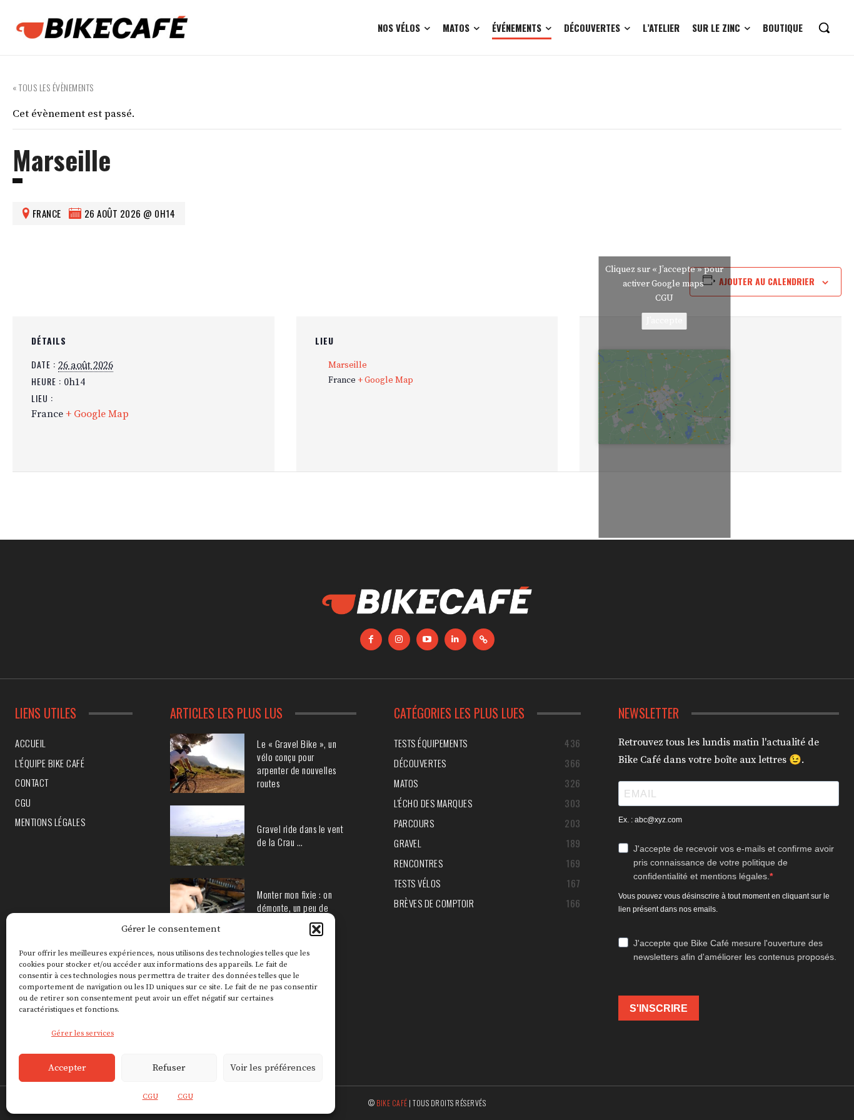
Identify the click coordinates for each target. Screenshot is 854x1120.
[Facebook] (371, 639)
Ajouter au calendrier (767, 281)
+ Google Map (97, 414)
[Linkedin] (455, 639)
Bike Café (392, 1102)
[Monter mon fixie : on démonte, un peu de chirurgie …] (207, 907)
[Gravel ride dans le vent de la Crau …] (207, 835)
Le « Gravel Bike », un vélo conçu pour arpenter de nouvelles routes (296, 763)
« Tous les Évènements (53, 87)
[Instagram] (399, 639)
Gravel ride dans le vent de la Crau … (300, 835)
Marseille (347, 365)
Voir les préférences (273, 1068)
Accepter (67, 1068)
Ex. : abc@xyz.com (650, 819)
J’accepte (664, 320)
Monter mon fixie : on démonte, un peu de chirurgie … (294, 907)
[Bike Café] (102, 28)
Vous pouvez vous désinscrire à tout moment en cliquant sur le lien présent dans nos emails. (724, 903)
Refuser (169, 1068)
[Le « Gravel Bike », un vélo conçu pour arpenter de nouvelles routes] (207, 763)
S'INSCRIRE (659, 1008)
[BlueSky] (484, 639)
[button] (316, 929)
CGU (150, 1096)
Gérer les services (82, 1033)
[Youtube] (427, 639)
